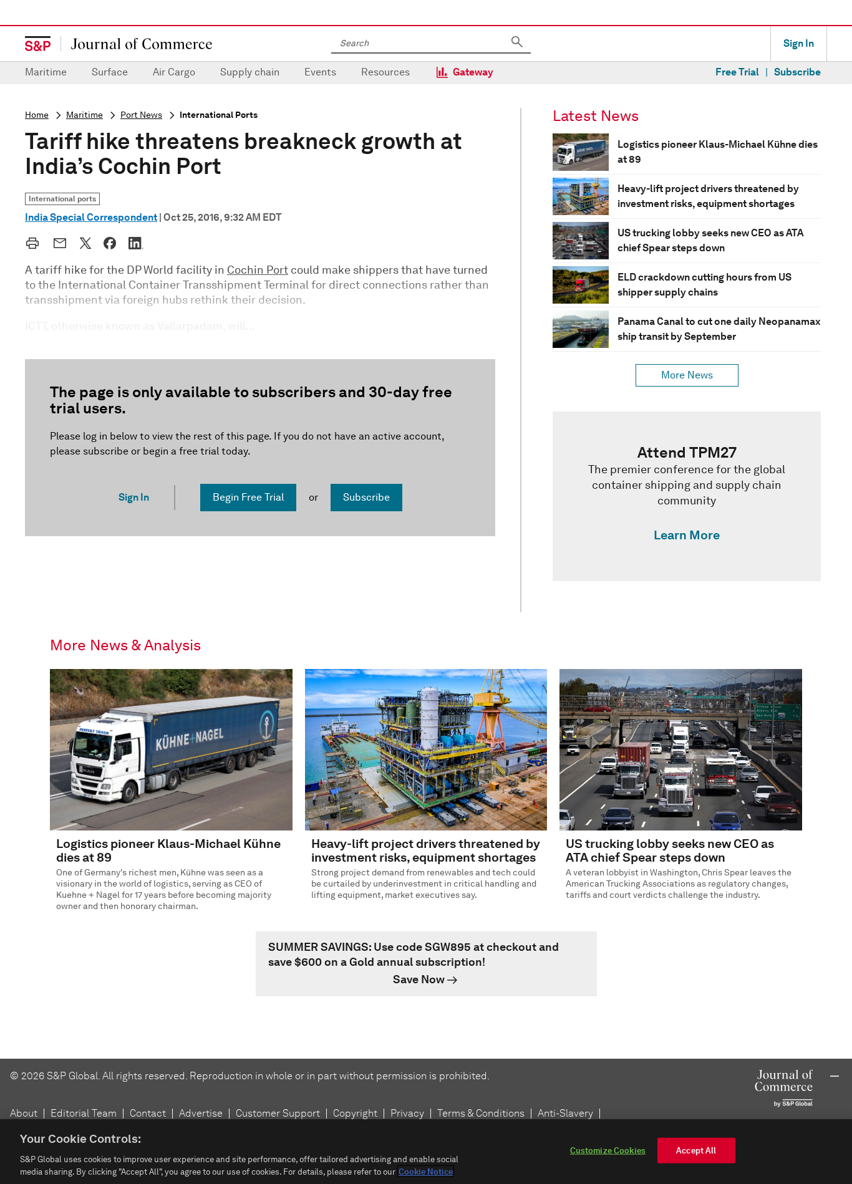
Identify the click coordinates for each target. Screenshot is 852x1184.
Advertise (201, 1113)
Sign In (798, 43)
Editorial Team (84, 1113)
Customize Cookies (608, 1150)
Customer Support (278, 1113)
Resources (385, 72)
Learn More (687, 534)
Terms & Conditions (481, 1113)
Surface (110, 72)
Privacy (407, 1113)
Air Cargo (174, 72)
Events (320, 72)
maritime (84, 115)
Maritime (46, 72)
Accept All (696, 1150)
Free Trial (737, 72)
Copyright (355, 1113)
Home (37, 115)
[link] (687, 496)
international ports (219, 115)
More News (687, 375)
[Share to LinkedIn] (135, 243)
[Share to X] (85, 243)
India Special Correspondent (91, 217)
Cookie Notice (426, 1171)
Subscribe (797, 72)
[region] (426, 1151)
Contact (148, 1113)
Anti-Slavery (565, 1113)
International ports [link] (62, 198)
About (23, 1113)
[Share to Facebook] (110, 243)
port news (141, 115)
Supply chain (249, 72)
